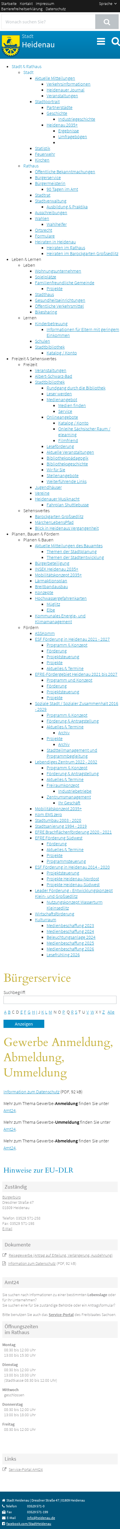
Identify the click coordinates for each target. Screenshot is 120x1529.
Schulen (42, 341)
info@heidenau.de (41, 1518)
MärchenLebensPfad (54, 522)
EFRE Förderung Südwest (58, 838)
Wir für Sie (56, 469)
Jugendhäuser (48, 487)
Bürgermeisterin (50, 183)
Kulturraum (45, 919)
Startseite (9, 3)
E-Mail (7, 1228)
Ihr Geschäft (69, 803)
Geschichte (57, 113)
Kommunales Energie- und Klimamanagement (60, 618)
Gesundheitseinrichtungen (60, 300)
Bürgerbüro (11, 1197)
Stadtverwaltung (50, 201)
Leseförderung (60, 446)
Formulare (45, 236)
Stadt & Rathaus (26, 66)
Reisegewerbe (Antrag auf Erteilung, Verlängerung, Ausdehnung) (61, 1255)
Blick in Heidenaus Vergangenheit (67, 528)
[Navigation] (100, 40)
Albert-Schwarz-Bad (53, 376)
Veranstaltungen (62, 95)
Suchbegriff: (14, 992)
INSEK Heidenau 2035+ (56, 569)
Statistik (42, 148)
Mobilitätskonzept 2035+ (58, 575)
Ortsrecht (43, 230)
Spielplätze (45, 277)
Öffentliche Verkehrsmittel (59, 306)
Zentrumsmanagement (69, 797)
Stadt (28, 72)
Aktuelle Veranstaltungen (70, 452)
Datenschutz (56, 8)
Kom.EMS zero (48, 814)
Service (65, 411)
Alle (110, 1012)
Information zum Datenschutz (31, 1092)
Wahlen (42, 218)
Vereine (42, 493)
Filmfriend (68, 440)
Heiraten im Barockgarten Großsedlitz (82, 253)
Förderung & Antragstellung (73, 721)
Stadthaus (44, 294)
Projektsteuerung (63, 656)
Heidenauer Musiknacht (57, 499)
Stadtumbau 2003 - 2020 (58, 820)
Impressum (45, 3)
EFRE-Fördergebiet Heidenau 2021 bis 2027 (76, 674)
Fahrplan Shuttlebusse (68, 505)
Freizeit (30, 364)
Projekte (55, 288)
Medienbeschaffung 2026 (70, 949)
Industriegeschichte (76, 119)
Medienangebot (62, 399)
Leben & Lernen (26, 259)
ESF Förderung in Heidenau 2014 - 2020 (72, 867)
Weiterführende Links (67, 481)
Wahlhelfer (57, 224)
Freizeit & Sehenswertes (34, 358)
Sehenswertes (36, 510)
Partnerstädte (60, 107)
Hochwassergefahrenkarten (61, 598)
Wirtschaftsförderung (54, 914)
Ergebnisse (68, 131)
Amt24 (9, 1110)
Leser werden (59, 393)
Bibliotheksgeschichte (67, 464)
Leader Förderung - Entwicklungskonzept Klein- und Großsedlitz (74, 893)
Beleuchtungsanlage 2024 (71, 937)
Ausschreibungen (51, 212)
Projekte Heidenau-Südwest (73, 884)
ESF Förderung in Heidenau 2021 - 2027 (72, 639)
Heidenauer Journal (65, 90)
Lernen (30, 318)
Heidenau (38, 41)
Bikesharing (46, 312)
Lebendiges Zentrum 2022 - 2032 (66, 762)
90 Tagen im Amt (62, 189)
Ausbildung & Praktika (67, 206)
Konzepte (44, 592)
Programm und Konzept (69, 680)
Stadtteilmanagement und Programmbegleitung (72, 753)
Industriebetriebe (74, 791)
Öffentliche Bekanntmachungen (65, 171)
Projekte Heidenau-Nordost (73, 879)
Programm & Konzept (67, 645)
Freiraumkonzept (63, 785)
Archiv (64, 732)
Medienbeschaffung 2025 (70, 943)
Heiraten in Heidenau (55, 242)
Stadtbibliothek (50, 347)
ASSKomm (45, 633)
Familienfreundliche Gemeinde (64, 282)
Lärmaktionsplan (51, 580)
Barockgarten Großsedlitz (59, 516)
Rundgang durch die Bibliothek (76, 388)
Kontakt (26, 3)
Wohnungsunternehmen (58, 271)
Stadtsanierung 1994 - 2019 (61, 826)
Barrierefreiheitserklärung (22, 8)
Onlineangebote (62, 417)
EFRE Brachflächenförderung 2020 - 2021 (73, 832)
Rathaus (30, 166)
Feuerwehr (45, 154)
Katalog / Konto (62, 353)
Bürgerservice (48, 177)
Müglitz (53, 604)
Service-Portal (61, 1314)
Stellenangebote (63, 475)
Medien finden (72, 405)
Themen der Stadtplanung (72, 551)
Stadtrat (42, 195)
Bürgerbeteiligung (52, 563)
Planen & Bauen (38, 540)
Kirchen (42, 160)
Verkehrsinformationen (69, 84)
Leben (29, 265)
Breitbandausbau (51, 586)
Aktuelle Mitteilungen (55, 78)
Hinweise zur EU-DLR (38, 1170)
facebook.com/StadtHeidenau (28, 1523)
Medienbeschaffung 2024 (70, 931)
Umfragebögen (72, 136)
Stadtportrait (47, 101)
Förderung (57, 651)
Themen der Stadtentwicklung (75, 557)
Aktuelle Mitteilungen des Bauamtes (69, 545)
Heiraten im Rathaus (66, 247)
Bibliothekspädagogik (67, 458)
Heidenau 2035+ (62, 125)
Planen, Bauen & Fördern (35, 534)
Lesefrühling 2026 (63, 954)
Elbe (51, 610)
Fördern (31, 627)
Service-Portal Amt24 (26, 1469)
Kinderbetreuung (51, 323)
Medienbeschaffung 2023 (70, 925)
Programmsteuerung (66, 861)
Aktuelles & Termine (65, 668)
